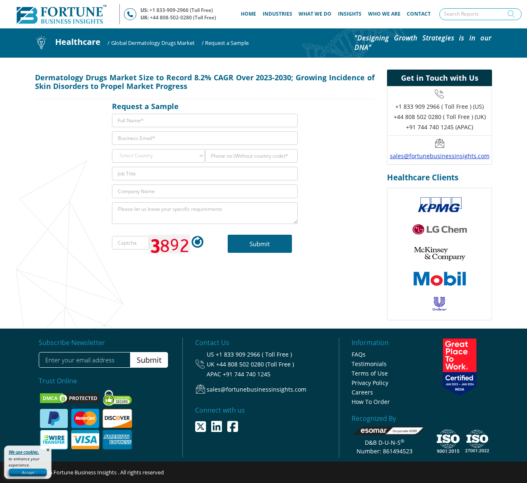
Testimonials (369, 364)
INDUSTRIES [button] (277, 13)
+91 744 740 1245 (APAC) (439, 127)
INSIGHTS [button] (349, 13)
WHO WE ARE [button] (384, 13)
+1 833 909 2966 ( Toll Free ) (254, 354)
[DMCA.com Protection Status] (70, 397)
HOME (250, 13)
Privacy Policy (370, 383)
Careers (362, 392)
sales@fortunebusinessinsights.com (440, 156)
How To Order (371, 402)
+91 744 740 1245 (246, 374)
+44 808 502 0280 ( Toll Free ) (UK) (440, 117)
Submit (149, 360)
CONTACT (419, 13)
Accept (28, 472)
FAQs (359, 354)
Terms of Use (370, 373)
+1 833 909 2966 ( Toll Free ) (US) (439, 106)
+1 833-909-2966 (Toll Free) (181, 10)
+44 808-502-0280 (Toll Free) (183, 17)
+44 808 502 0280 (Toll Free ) (255, 364)
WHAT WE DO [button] (314, 13)
